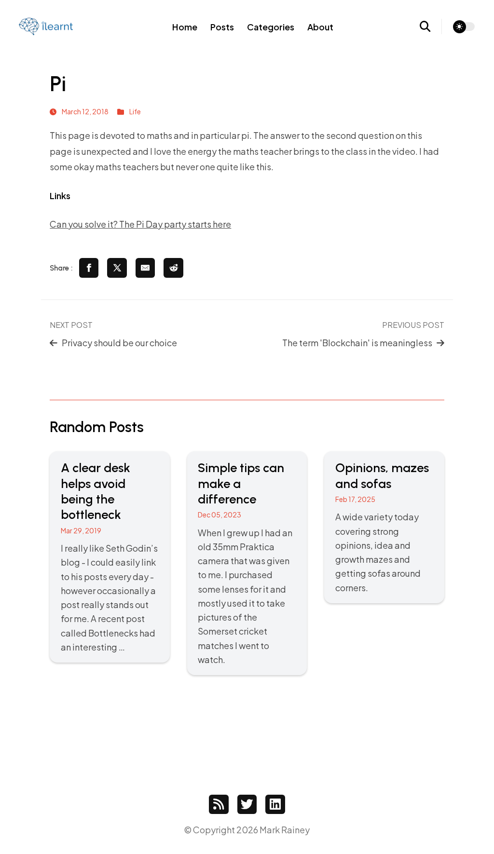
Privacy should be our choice (119, 342)
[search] (431, 26)
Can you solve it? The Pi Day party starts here (140, 224)
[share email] (145, 268)
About (320, 26)
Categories (270, 26)
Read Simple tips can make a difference (247, 563)
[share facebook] (89, 268)
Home (184, 26)
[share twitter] (117, 268)
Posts (222, 26)
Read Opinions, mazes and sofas (384, 527)
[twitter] (247, 804)
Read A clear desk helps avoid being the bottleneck (109, 557)
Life (135, 111)
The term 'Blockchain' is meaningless (357, 342)
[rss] (219, 804)
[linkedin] (275, 804)
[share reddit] (173, 268)
